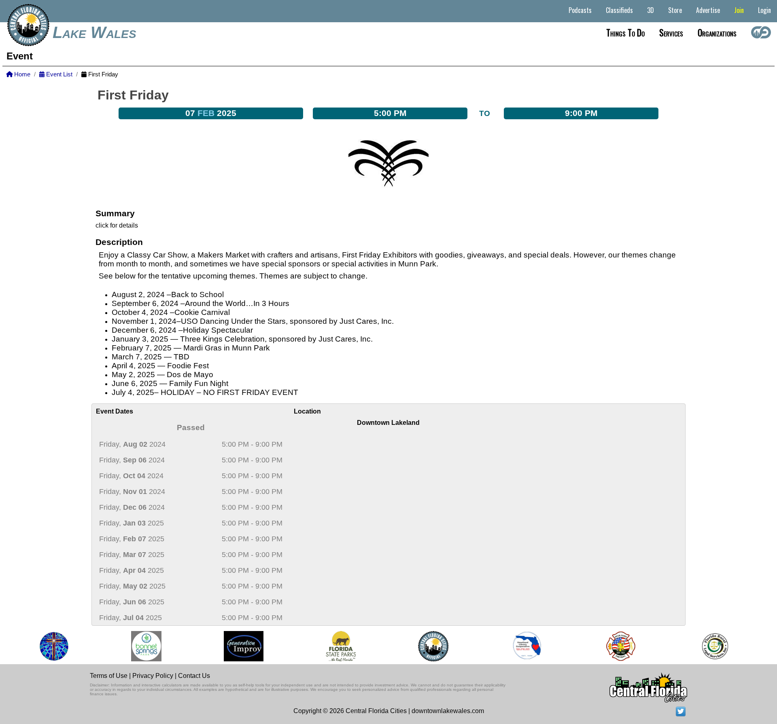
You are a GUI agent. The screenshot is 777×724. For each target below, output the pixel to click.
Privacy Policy (152, 675)
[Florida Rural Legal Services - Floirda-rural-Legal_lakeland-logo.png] (706, 646)
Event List (58, 74)
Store (675, 10)
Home (21, 74)
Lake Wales (94, 32)
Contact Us (194, 675)
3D (650, 10)
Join (739, 10)
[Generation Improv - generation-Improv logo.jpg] (236, 646)
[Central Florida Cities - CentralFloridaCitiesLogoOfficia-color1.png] (425, 646)
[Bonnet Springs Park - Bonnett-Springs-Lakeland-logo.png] (138, 646)
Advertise (708, 10)
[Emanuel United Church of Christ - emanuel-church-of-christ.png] (46, 646)
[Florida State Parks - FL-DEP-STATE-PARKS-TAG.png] (333, 646)
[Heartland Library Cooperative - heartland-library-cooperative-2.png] (519, 646)
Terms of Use (108, 675)
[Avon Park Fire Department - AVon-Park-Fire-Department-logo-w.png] (613, 646)
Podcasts (580, 10)
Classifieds (619, 10)
